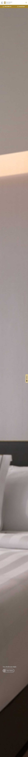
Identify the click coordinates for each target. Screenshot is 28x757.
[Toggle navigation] (2, 2)
